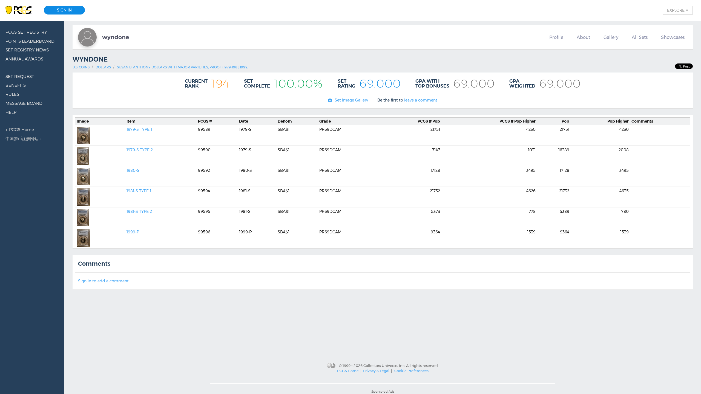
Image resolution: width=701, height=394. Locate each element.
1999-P (133, 232)
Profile (556, 37)
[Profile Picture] (87, 37)
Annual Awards (24, 59)
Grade (325, 121)
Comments (642, 121)
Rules (12, 94)
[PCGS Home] (21, 10)
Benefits (15, 85)
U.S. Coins (81, 67)
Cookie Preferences (411, 371)
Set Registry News (27, 50)
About (583, 37)
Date (243, 121)
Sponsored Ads (382, 391)
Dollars (103, 67)
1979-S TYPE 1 (139, 129)
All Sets (640, 37)
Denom (285, 121)
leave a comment (420, 100)
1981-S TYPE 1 (139, 191)
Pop (429, 121)
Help (10, 112)
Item (131, 121)
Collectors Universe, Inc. (384, 365)
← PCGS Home (19, 129)
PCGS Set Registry (26, 32)
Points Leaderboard (29, 41)
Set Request (19, 76)
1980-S (133, 170)
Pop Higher (517, 121)
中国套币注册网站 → (23, 138)
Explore (677, 10)
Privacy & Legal (376, 371)
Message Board (23, 103)
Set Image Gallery (351, 100)
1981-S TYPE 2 (139, 211)
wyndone (115, 37)
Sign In (64, 10)
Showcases (673, 37)
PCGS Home (348, 371)
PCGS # (205, 121)
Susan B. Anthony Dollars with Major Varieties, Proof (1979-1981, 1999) (183, 67)
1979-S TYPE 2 (140, 149)
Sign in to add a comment (103, 281)
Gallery (611, 37)
